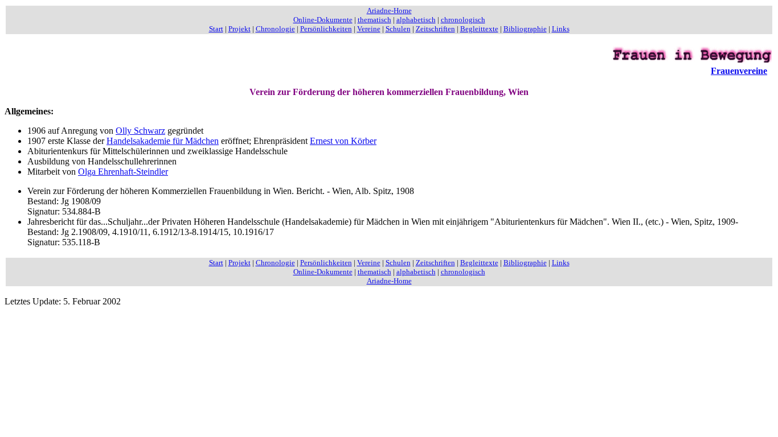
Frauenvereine (739, 71)
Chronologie (275, 28)
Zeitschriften (435, 28)
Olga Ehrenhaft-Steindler (123, 171)
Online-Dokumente (323, 19)
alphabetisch (416, 19)
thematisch (374, 19)
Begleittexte (479, 28)
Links (561, 28)
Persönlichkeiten (326, 28)
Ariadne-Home (389, 10)
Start (216, 28)
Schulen (398, 28)
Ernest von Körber (343, 141)
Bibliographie (525, 28)
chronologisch (463, 19)
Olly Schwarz (140, 130)
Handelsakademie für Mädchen (163, 141)
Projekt (239, 28)
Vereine (368, 28)
